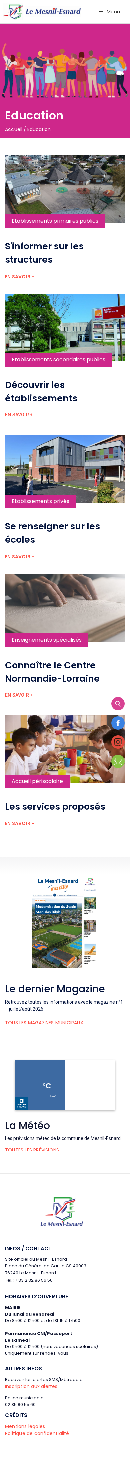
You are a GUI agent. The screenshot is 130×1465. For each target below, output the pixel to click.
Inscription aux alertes (31, 1386)
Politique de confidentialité (37, 1433)
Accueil (13, 129)
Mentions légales (25, 1426)
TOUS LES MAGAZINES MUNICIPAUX (44, 1022)
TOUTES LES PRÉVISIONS (32, 1150)
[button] (19, 276)
